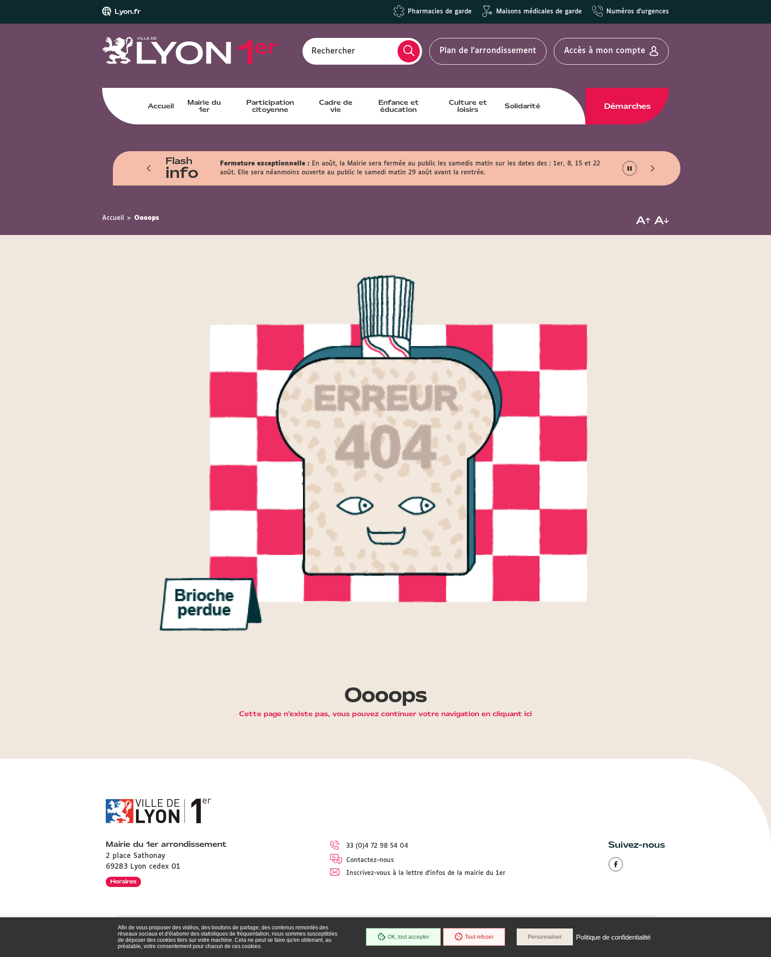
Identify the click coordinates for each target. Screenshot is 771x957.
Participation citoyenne (270, 106)
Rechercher (333, 51)
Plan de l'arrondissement (487, 51)
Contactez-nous (370, 860)
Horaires (123, 881)
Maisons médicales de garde (539, 11)
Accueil (161, 106)
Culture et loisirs (468, 106)
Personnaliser (545, 937)
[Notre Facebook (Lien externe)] (616, 864)
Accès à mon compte (604, 51)
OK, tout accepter (408, 937)
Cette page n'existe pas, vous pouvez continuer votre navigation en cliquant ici (385, 714)
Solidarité (522, 106)
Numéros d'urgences (637, 11)
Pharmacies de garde (440, 11)
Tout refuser (479, 937)
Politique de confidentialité (613, 937)
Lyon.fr (128, 11)
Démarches (627, 106)
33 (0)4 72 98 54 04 (377, 846)
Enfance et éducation (398, 106)
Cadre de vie (335, 106)
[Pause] (629, 168)
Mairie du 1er (204, 106)
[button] (149, 168)
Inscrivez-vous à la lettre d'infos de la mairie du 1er (426, 873)
